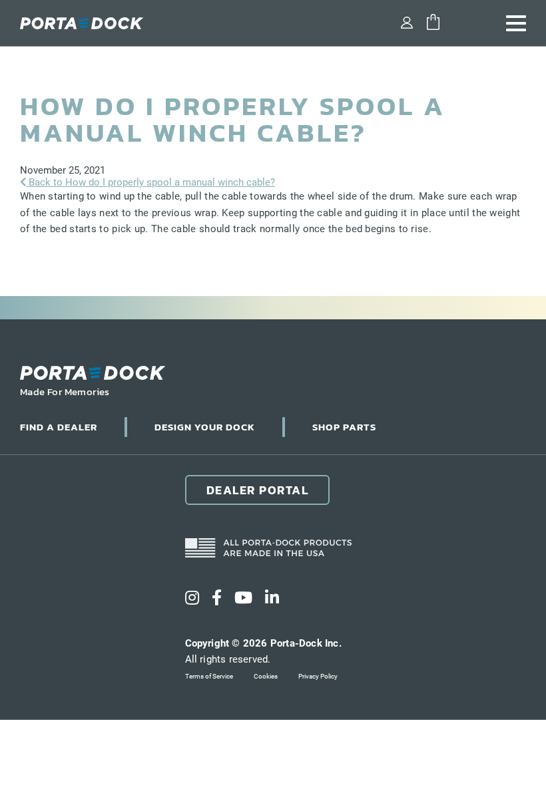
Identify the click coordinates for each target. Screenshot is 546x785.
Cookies (266, 676)
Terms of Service (209, 676)
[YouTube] (243, 598)
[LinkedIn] (272, 598)
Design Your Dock (204, 426)
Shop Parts (344, 426)
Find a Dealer (58, 426)
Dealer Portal (257, 490)
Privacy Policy (318, 676)
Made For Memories (65, 391)
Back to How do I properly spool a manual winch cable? (150, 182)
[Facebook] (217, 598)
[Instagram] (192, 598)
